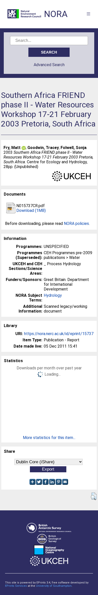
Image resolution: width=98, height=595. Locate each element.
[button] (93, 496)
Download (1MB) (31, 210)
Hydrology (53, 295)
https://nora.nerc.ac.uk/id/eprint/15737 (58, 333)
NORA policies (76, 223)
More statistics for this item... (49, 437)
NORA (56, 14)
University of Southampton (54, 585)
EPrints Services (16, 585)
